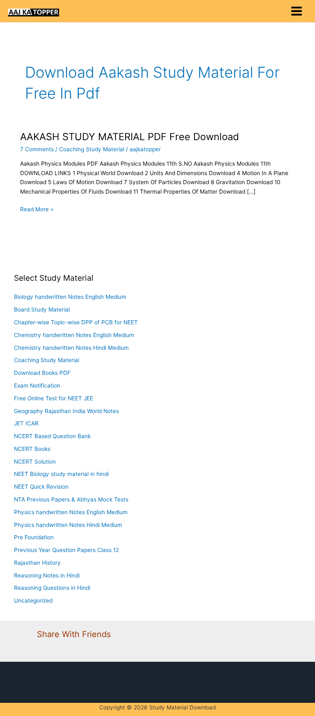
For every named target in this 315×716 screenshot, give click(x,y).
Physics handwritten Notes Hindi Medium (68, 525)
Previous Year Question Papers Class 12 (66, 550)
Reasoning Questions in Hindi (52, 587)
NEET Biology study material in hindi (61, 474)
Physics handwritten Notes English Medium (71, 512)
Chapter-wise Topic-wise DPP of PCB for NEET (76, 322)
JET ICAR (26, 423)
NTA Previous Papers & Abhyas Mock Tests (71, 499)
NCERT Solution (35, 461)
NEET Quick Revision (41, 486)
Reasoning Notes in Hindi (47, 575)
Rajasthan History (37, 562)
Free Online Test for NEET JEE (53, 398)
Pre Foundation (34, 537)
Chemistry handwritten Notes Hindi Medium (71, 347)
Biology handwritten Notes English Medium (70, 296)
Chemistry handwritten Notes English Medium (74, 335)
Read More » (36, 208)
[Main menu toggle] (296, 11)
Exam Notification (37, 385)
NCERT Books (32, 449)
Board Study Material (42, 309)
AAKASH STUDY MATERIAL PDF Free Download (129, 137)
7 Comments (37, 149)
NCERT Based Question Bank (52, 436)
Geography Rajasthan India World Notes (66, 411)
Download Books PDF (42, 373)
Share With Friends (74, 634)
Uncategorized (33, 600)
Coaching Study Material (91, 149)
